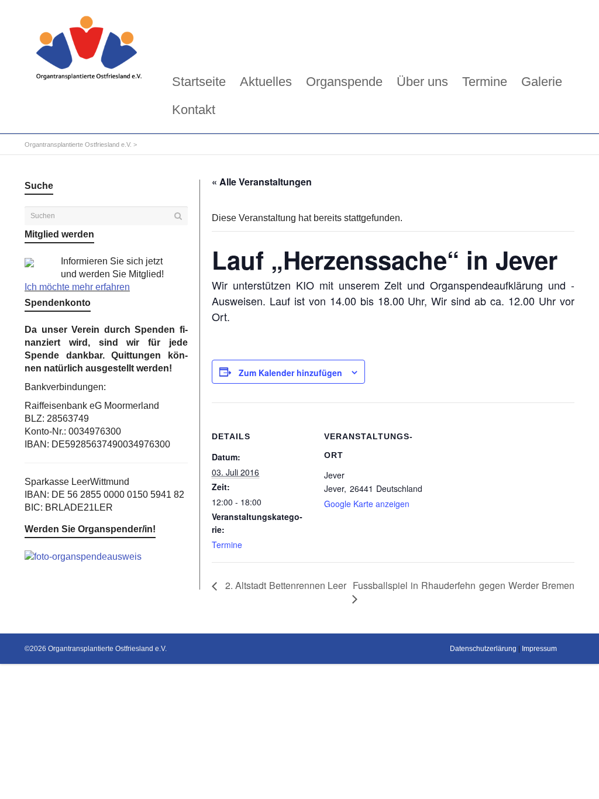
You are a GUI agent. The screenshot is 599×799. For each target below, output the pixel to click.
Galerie (541, 81)
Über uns (422, 81)
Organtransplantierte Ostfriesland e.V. (78, 144)
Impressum (539, 649)
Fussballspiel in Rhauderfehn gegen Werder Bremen (463, 585)
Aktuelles (266, 81)
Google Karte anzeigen (366, 503)
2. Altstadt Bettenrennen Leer (284, 585)
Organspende (344, 81)
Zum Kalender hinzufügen (290, 372)
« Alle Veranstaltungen (262, 181)
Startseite (199, 81)
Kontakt (193, 109)
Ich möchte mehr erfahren (77, 287)
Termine (484, 81)
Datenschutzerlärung (483, 649)
